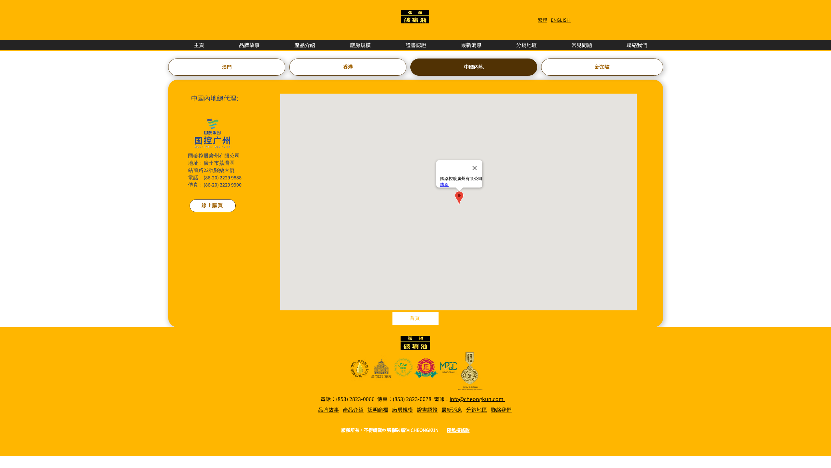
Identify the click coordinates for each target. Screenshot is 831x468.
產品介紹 (353, 409)
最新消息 (451, 409)
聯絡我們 (501, 409)
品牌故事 (328, 409)
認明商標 (377, 409)
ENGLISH (561, 20)
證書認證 (427, 409)
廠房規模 (402, 409)
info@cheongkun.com (477, 399)
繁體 (542, 20)
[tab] (226, 67)
